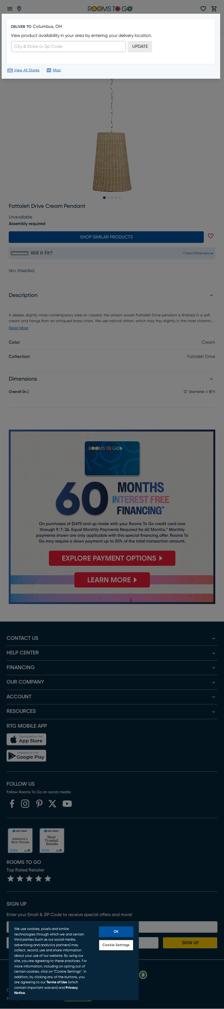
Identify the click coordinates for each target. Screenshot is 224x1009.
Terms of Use (56, 982)
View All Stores (26, 70)
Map (57, 70)
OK (116, 932)
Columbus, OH (47, 26)
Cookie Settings (115, 945)
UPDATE (140, 46)
